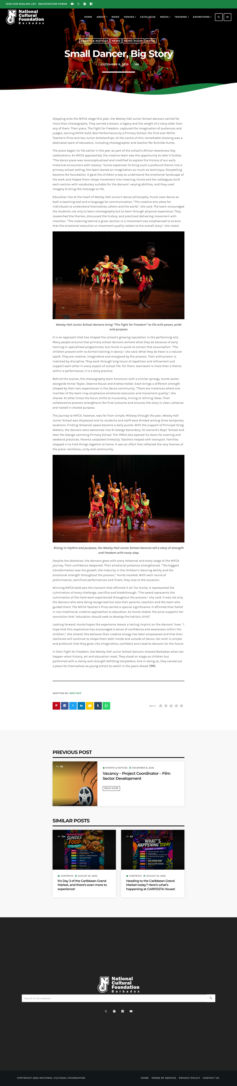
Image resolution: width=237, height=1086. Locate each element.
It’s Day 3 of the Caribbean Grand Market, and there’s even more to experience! (82, 885)
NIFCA (150, 40)
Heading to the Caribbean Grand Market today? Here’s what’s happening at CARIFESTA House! (150, 885)
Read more (111, 788)
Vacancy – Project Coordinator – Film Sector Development (136, 776)
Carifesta (67, 876)
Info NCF (75, 693)
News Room (133, 40)
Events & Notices (94, 40)
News (116, 40)
